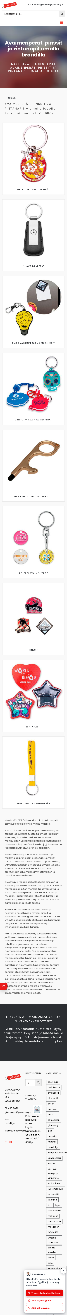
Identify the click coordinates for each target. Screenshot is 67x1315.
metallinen (53, 1226)
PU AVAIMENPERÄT (33, 266)
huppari (52, 1141)
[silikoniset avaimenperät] (33, 737)
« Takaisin (10, 97)
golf (50, 1130)
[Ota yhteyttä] (3, 986)
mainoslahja (54, 1210)
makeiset (53, 1216)
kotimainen (54, 1183)
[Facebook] (6, 1142)
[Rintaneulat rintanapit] (33, 661)
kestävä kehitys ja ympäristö (53, 1174)
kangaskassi (54, 1158)
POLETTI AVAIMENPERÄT (33, 573)
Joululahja (53, 1147)
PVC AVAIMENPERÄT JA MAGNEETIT (33, 343)
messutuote (54, 1221)
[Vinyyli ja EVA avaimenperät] (33, 354)
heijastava (53, 1136)
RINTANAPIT (33, 726)
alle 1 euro (53, 1082)
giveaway (53, 1125)
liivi (49, 1205)
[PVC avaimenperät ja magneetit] (33, 277)
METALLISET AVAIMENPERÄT (33, 189)
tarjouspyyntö (16, 1037)
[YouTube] (11, 1142)
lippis (57, 1205)
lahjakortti (53, 1194)
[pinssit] (33, 584)
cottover (52, 1109)
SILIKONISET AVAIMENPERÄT (33, 803)
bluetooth (53, 1098)
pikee (51, 1257)
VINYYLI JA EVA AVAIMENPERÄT (33, 419)
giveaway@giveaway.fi (51, 4)
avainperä (53, 1092)
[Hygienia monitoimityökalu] (33, 431)
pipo (50, 1263)
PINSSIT (33, 649)
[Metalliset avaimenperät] (33, 124)
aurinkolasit (54, 1087)
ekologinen (54, 1120)
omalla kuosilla (52, 1250)
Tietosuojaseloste (15, 1130)
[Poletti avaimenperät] (33, 507)
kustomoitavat (56, 1188)
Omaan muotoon (53, 1240)
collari (51, 1103)
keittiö (51, 1163)
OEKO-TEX (53, 1232)
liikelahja (52, 1199)
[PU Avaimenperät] (33, 200)
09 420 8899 (33, 4)
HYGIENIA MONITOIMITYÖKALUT (33, 496)
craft (50, 1114)
